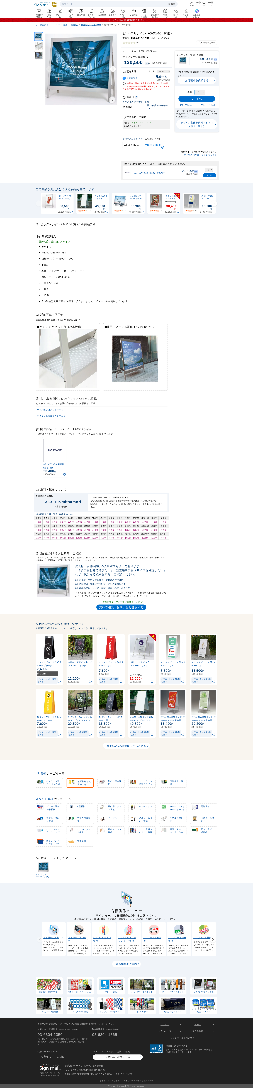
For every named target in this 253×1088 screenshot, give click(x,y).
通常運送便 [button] (132, 78)
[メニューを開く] (216, 4)
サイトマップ (105, 1080)
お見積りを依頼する (196, 80)
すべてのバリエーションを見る (199, 154)
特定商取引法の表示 (144, 1080)
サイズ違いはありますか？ (50, 409)
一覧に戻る (43, 24)
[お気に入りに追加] (72, 212)
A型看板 (41, 773)
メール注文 (209, 104)
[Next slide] (214, 203)
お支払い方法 (165, 1031)
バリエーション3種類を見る (78, 733)
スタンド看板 (44, 799)
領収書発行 (197, 1031)
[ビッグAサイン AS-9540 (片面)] (38, 36)
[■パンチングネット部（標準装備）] (38, 46)
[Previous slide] (39, 203)
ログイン (164, 1024)
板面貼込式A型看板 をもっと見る (126, 745)
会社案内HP (98, 1065)
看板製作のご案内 (126, 964)
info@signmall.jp (51, 1056)
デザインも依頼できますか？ (51, 415)
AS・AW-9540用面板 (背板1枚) (149, 173)
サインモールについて (181, 1037)
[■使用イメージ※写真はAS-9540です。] (38, 55)
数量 (190, 92)
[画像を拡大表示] (112, 100)
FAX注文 (188, 104)
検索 (173, 4)
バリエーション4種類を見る (47, 680)
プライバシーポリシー (123, 1080)
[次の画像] (113, 69)
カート (197, 1024)
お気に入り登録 (209, 43)
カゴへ (209, 175)
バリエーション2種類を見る (201, 680)
